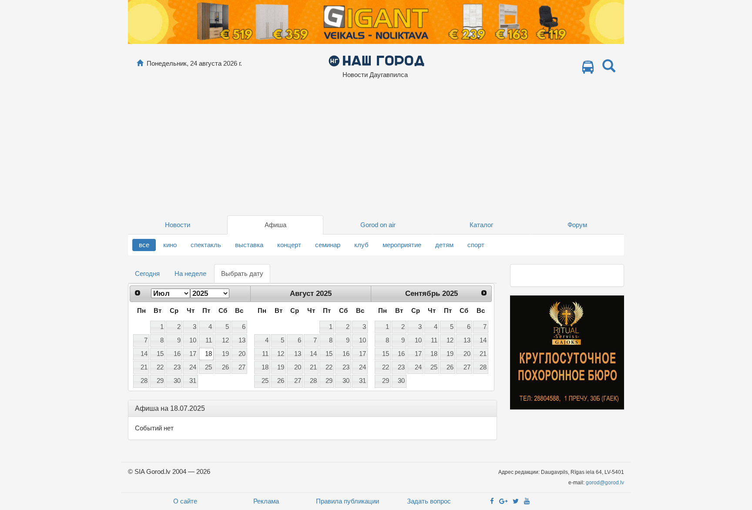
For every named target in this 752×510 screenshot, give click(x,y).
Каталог (481, 224)
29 (160, 380)
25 (208, 367)
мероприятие (402, 244)
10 (192, 340)
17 (192, 353)
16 (177, 353)
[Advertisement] (376, 150)
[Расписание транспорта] (588, 69)
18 (208, 353)
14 (144, 353)
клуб (361, 244)
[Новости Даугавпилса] (376, 60)
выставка (249, 244)
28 (144, 380)
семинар (327, 244)
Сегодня (147, 273)
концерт (289, 244)
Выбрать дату (242, 273)
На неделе (190, 273)
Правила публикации (347, 501)
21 (144, 367)
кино (170, 244)
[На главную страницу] (140, 63)
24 (192, 367)
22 (160, 367)
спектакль (206, 244)
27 (241, 367)
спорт (475, 244)
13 (241, 340)
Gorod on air (378, 224)
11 (208, 340)
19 (225, 353)
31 (192, 380)
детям (444, 244)
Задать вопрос (429, 501)
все (144, 244)
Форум (577, 224)
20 (241, 353)
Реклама (266, 501)
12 (225, 340)
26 (225, 367)
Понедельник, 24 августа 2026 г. (194, 63)
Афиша (275, 224)
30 (177, 380)
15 (160, 353)
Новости (177, 224)
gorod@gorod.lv (605, 483)
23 (177, 367)
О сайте (185, 501)
